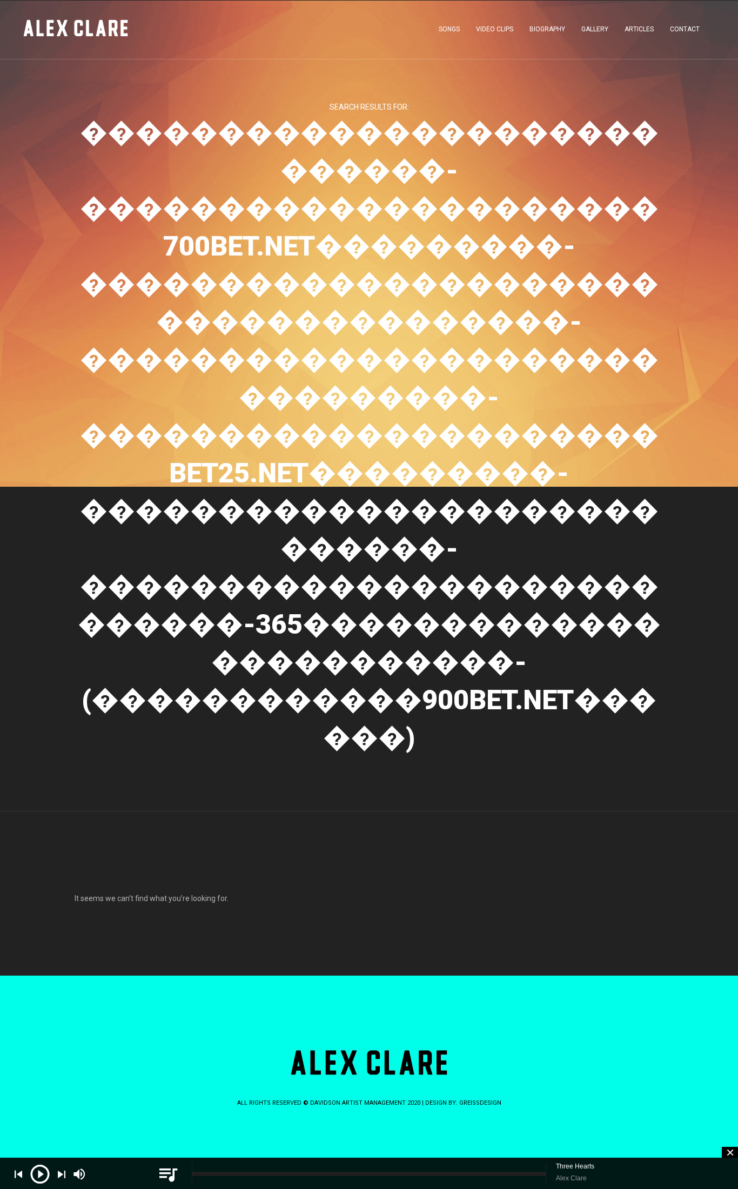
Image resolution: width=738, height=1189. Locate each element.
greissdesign (480, 1102)
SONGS (449, 29)
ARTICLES (639, 29)
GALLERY (594, 29)
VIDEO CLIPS (494, 29)
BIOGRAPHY (547, 29)
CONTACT (685, 29)
